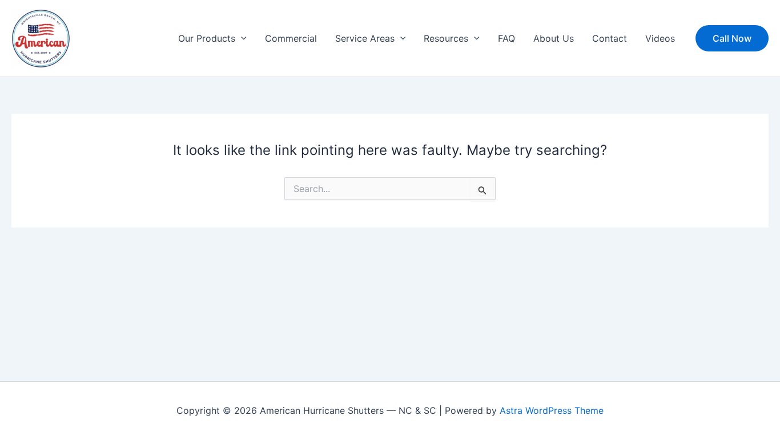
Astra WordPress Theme (552, 410)
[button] (241, 38)
